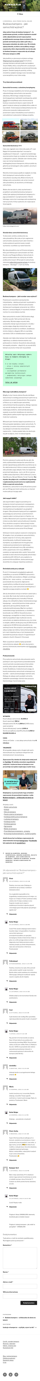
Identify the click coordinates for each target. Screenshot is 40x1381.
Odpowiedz (13, 914)
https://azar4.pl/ (11, 140)
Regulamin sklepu (8, 1360)
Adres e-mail (8, 1282)
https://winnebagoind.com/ (11, 226)
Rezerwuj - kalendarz (9, 1343)
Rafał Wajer (27, 21)
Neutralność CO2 (8, 1348)
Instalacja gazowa (10, 824)
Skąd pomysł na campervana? (13, 61)
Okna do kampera (10, 812)
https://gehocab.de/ (11, 128)
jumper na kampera (21, 858)
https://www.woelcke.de (29, 128)
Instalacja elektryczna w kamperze (15, 817)
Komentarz (7, 1245)
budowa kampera (23, 855)
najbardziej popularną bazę (18, 262)
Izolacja (6, 809)
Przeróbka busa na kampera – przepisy (17, 831)
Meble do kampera (10, 829)
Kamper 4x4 (14, 1168)
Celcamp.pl (13, 961)
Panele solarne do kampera (13, 814)
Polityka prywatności (9, 1358)
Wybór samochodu (10, 807)
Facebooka (33, 841)
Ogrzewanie (8, 826)
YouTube (8, 762)
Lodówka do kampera (11, 819)
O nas (4, 1362)
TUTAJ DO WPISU (11, 382)
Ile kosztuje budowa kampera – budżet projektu (20, 834)
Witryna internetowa (10, 1292)
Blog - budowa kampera (10, 1356)
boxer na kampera (13, 853)
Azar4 (5, 100)
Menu (21, 14)
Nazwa (6, 1272)
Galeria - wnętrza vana (9, 1345)
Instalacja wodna (9, 821)
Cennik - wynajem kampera (11, 1341)
